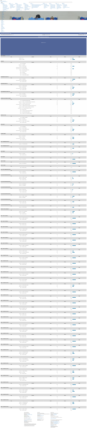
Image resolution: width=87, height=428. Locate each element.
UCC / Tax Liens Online (19, 5)
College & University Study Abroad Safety (36, 5)
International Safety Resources (35, 6)
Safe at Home (50, 3)
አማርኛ (2, 18)
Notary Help (26, 7)
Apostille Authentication (27, 8)
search (2, 2)
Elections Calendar (12, 7)
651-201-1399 (38, 414)
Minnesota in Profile (59, 4)
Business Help (18, 9)
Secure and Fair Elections (6, 8)
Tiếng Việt (3, 14)
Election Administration (10, 3)
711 (28, 415)
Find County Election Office (2, 27)
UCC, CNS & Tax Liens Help (20, 7)
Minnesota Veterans (59, 7)
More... (4, 10)
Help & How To (45, 7)
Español (3, 12)
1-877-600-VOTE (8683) (29, 414)
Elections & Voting (3, 3)
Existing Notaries (26, 5)
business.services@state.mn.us (55, 421)
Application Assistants (53, 6)
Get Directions (25, 420)
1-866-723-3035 (42, 415)
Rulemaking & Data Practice (66, 7)
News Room (64, 6)
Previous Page (84, 33)
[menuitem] (5, 7)
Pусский (3, 15)
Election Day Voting (5, 5)
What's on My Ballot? (5, 6)
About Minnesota (57, 3)
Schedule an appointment (53, 418)
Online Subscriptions (19, 6)
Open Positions (45, 4)
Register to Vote (5, 4)
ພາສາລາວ (3, 16)
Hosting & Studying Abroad (35, 7)
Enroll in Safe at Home (53, 5)
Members (45, 6)
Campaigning (11, 5)
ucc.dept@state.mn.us (55, 422)
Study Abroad (31, 3)
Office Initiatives (65, 5)
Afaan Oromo (3, 17)
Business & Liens (16, 3)
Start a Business (18, 8)
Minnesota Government (59, 5)
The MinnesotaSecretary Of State (4, 1)
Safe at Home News (53, 7)
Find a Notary (26, 4)
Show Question (8, 55)
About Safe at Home (53, 4)
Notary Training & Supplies (28, 6)
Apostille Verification (27, 9)
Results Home (80, 33)
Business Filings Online (19, 4)
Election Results (5, 7)
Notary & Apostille (24, 3)
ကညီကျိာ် (3, 19)
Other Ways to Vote (2, 23)
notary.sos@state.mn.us (56, 423)
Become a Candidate (12, 4)
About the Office (63, 3)
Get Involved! (4, 9)
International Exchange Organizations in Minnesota (37, 4)
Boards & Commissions (44, 3)
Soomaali (3, 13)
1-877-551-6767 (55, 414)
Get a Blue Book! (59, 6)
